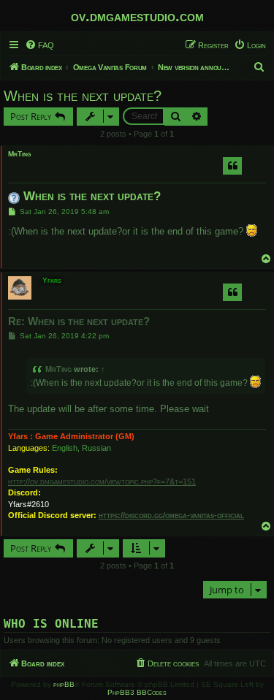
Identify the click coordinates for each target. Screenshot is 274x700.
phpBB (64, 684)
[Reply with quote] (232, 166)
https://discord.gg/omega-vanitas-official (171, 515)
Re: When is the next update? (79, 321)
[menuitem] (39, 45)
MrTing (19, 154)
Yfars (51, 280)
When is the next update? (82, 96)
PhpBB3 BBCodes (137, 692)
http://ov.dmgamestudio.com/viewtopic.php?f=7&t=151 (102, 481)
